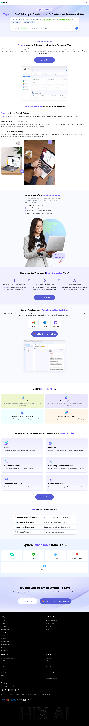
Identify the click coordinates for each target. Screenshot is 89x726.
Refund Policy (50, 675)
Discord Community (51, 678)
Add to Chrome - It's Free (46, 334)
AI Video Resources (7, 661)
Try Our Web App (27, 601)
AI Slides (3, 632)
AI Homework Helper (7, 644)
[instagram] (15, 690)
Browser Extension (77, 558)
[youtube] (12, 690)
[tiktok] (18, 690)
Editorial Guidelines (51, 664)
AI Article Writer (5, 641)
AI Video (3, 626)
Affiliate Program (50, 667)
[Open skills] (18, 28)
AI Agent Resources (7, 670)
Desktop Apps (50, 623)
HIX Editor (55, 558)
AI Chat (3, 620)
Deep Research (5, 629)
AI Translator (44, 570)
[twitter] (6, 690)
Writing (3, 675)
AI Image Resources (7, 664)
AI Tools (48, 629)
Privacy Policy (50, 670)
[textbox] (44, 22)
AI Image (3, 623)
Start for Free (44, 60)
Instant (66, 28)
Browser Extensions (51, 620)
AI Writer (33, 558)
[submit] (76, 28)
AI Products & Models (7, 658)
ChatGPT (4, 673)
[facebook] (2, 690)
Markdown (34, 28)
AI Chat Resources (6, 667)
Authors (48, 661)
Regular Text (46, 28)
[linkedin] (9, 690)
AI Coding (4, 635)
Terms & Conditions (51, 673)
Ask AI (3, 647)
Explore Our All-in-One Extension (57, 601)
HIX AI (12, 558)
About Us (48, 658)
